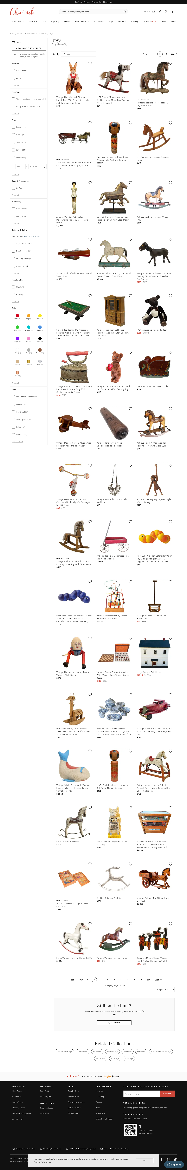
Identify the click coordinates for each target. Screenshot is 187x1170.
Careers (99, 1102)
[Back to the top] (181, 1154)
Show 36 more (17, 442)
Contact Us (16, 1097)
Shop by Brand (73, 1097)
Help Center (17, 1091)
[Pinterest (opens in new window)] (168, 1159)
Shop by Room (73, 1113)
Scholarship (100, 1113)
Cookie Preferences (42, 1162)
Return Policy (17, 1102)
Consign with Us (46, 1108)
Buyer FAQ (44, 1091)
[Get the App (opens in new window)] (130, 1130)
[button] (165, 11)
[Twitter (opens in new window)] (175, 1159)
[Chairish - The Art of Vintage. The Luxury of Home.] (22, 11)
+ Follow (28, 48)
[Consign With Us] (160, 11)
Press (98, 1108)
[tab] (29, 70)
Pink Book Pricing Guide (21, 1113)
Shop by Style (73, 1091)
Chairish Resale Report (104, 1119)
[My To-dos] (154, 11)
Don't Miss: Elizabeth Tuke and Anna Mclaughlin (93, 2)
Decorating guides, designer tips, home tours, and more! (145, 1107)
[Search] (125, 11)
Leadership (100, 1097)
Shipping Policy (18, 1108)
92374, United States (32, 236)
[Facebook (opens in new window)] (161, 1159)
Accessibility (17, 1119)
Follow (115, 1023)
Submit (167, 1094)
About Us (99, 1091)
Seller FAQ (44, 1113)
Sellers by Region (74, 1108)
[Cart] (171, 11)
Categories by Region (76, 1102)
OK (144, 1160)
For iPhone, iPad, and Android (135, 1119)
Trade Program (46, 1097)
